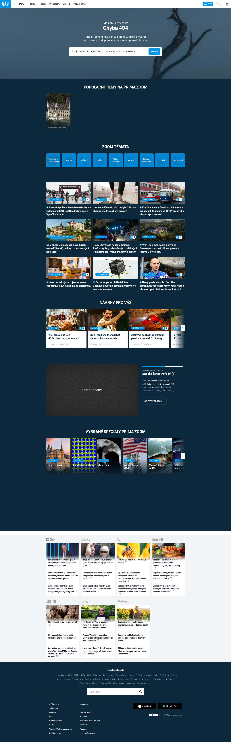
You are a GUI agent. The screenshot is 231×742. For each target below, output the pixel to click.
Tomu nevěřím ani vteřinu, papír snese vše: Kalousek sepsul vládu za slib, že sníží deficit (62, 563)
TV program (108, 675)
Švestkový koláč (144, 683)
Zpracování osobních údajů (90, 721)
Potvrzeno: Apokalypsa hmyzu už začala (132, 561)
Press (82, 708)
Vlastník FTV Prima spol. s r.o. (60, 729)
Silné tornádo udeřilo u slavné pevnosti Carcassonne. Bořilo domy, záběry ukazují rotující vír (61, 589)
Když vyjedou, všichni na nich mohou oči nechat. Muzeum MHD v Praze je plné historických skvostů (162, 211)
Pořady (43, 4)
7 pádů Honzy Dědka (81, 679)
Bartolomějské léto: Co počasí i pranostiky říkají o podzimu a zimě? (133, 623)
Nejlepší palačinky (127, 683)
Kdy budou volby (151, 675)
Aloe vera (146, 679)
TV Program (54, 4)
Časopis (66, 4)
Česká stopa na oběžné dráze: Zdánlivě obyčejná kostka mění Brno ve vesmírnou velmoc (114, 286)
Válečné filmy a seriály (156, 466)
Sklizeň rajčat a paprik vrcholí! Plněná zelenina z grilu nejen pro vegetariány (132, 651)
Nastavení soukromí (87, 733)
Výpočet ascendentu (88, 683)
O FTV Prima (54, 704)
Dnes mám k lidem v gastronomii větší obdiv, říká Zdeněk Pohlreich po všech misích (97, 589)
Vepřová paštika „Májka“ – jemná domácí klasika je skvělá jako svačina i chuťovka (167, 576)
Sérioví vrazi (104, 465)
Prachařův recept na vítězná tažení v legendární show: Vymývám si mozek (97, 576)
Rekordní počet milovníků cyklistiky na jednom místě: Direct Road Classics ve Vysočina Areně (68, 211)
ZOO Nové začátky (168, 675)
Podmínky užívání (55, 721)
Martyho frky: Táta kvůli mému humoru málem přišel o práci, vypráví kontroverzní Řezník (96, 625)
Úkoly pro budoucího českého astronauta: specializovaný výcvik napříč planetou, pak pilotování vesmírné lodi (162, 286)
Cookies (52, 725)
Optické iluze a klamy (83, 465)
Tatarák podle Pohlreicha (129, 679)
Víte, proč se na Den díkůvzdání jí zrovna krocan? (64, 337)
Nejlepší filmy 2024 (76, 675)
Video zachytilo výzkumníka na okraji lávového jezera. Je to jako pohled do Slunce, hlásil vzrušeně (132, 589)
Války (100, 160)
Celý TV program (153, 401)
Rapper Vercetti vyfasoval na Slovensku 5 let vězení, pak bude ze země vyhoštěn (98, 638)
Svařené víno (110, 679)
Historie (69, 160)
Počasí (139, 675)
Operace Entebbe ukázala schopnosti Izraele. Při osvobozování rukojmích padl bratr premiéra (132, 577)
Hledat (154, 51)
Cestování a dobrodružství (53, 160)
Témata (33, 4)
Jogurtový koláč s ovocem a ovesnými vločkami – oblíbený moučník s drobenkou (166, 589)
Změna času (121, 675)
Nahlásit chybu (55, 733)
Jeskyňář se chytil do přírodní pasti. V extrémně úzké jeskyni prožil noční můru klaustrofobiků (147, 337)
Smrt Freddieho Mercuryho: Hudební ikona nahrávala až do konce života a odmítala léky (106, 337)
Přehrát (53, 115)
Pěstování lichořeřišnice (163, 679)
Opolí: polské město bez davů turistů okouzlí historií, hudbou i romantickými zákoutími (67, 248)
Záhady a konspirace (146, 160)
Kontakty (83, 717)
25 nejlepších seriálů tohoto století (62, 622)
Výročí (162, 160)
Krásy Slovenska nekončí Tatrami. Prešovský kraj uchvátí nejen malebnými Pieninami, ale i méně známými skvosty (115, 248)
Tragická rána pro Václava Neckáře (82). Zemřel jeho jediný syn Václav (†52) (98, 563)
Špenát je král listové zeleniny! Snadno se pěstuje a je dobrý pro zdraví (132, 638)
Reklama (52, 712)
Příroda (84, 160)
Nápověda (84, 725)
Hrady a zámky (55, 465)
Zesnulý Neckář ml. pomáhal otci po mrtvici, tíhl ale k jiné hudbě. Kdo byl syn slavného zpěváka (63, 576)
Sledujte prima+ (80, 4)
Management (85, 704)
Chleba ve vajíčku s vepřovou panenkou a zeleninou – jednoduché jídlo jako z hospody (166, 563)
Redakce (83, 729)
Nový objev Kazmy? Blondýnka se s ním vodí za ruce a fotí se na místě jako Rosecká (97, 651)
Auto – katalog (63, 679)
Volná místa (53, 708)
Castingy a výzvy (86, 712)
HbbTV (52, 717)
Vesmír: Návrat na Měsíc (132, 466)
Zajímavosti (178, 160)
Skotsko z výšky (55, 118)
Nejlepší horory (94, 675)
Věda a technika (115, 160)
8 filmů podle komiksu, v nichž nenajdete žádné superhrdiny (60, 636)
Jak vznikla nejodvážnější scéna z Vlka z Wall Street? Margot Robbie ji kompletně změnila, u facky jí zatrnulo (62, 652)
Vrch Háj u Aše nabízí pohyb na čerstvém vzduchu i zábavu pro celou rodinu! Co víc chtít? (160, 248)
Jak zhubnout (60, 675)
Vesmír (131, 160)
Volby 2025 (98, 679)
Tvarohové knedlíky (108, 683)
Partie (131, 675)
